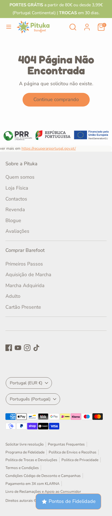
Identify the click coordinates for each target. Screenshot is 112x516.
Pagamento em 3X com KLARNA (32, 483)
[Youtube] (18, 347)
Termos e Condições (22, 467)
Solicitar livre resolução (24, 444)
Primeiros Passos (24, 264)
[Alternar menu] (8, 27)
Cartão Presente (23, 307)
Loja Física (16, 188)
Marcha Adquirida (25, 285)
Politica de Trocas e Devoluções (31, 459)
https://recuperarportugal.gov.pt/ (48, 148)
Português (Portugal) (30, 399)
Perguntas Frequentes (66, 444)
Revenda (15, 209)
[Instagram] (27, 347)
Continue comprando (56, 99)
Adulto (12, 296)
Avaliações (17, 231)
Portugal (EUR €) (26, 383)
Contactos (16, 199)
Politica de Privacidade (79, 459)
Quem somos (20, 177)
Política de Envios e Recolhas (73, 452)
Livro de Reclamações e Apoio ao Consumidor (43, 491)
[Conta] (87, 25)
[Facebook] (8, 347)
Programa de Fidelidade (25, 452)
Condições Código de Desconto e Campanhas (43, 475)
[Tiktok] (36, 347)
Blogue (13, 220)
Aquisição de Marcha (28, 274)
